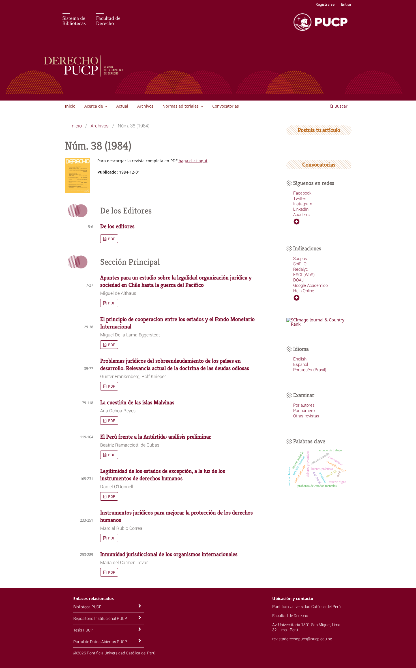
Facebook (302, 193)
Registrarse (325, 4)
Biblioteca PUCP (87, 606)
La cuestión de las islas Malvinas (137, 402)
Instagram (302, 203)
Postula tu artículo (319, 130)
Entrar (346, 4)
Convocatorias (225, 106)
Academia (302, 214)
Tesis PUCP (83, 630)
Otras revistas (306, 416)
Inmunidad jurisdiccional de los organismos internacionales (168, 554)
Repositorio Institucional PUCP (100, 618)
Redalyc (300, 269)
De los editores (117, 226)
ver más (300, 221)
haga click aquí (193, 160)
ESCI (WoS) (304, 274)
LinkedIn (300, 209)
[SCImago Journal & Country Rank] (318, 324)
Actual (122, 106)
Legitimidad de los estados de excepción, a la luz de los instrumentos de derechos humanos (162, 475)
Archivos (145, 106)
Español (300, 364)
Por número (304, 410)
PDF (111, 238)
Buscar (340, 106)
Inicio (70, 106)
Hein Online (303, 290)
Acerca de (94, 106)
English (299, 359)
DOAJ (298, 280)
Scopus (300, 258)
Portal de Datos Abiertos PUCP (100, 641)
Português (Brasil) (309, 369)
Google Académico (310, 285)
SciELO (299, 263)
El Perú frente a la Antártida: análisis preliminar (155, 436)
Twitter (299, 198)
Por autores (304, 405)
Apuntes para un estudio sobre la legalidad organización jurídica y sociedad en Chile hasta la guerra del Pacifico (176, 281)
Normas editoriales (181, 106)
